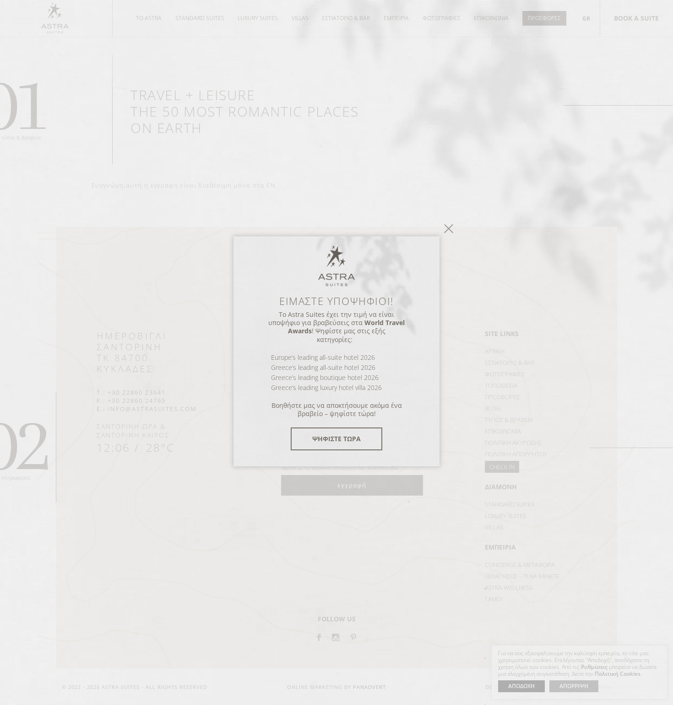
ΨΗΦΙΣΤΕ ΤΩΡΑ (336, 438)
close (449, 228)
